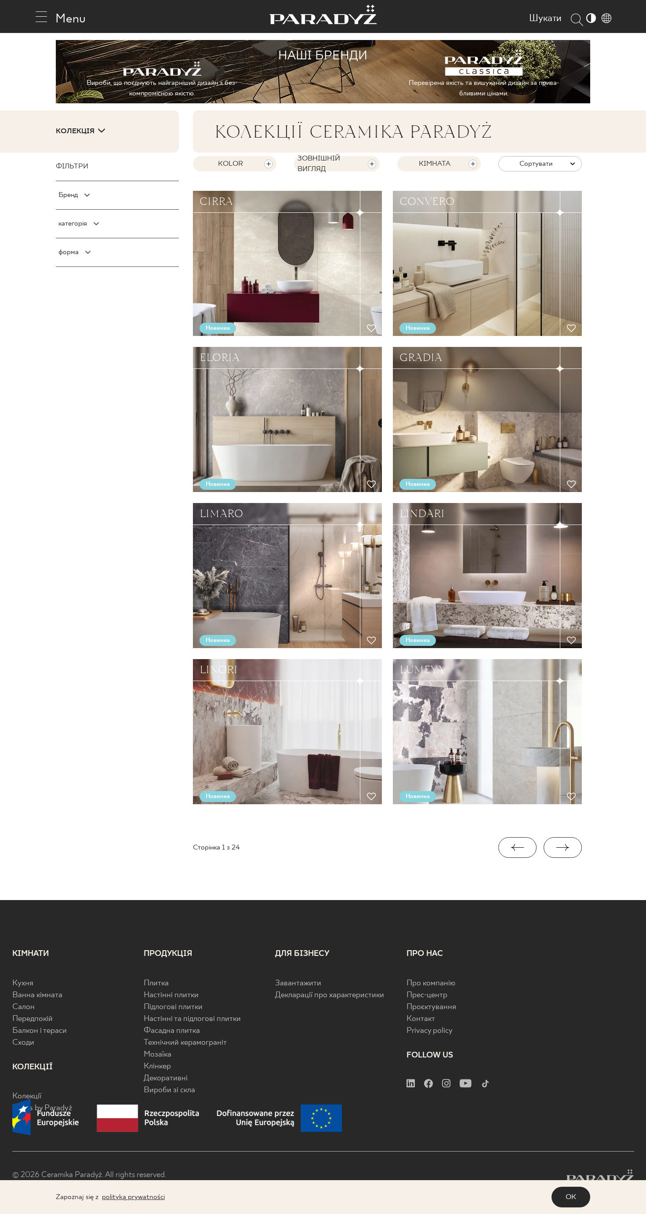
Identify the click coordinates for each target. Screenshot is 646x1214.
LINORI (219, 669)
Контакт (420, 1019)
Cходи (23, 1042)
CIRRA (216, 201)
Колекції (26, 1096)
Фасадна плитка (172, 1030)
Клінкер (157, 1066)
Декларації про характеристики (329, 995)
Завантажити (298, 983)
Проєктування (431, 1007)
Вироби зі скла (169, 1090)
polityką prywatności (133, 1197)
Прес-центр (426, 995)
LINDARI (422, 513)
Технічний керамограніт (185, 1042)
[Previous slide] (517, 847)
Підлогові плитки (173, 1007)
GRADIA (420, 357)
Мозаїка (157, 1054)
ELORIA (220, 357)
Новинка (218, 328)
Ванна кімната (37, 995)
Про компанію (430, 983)
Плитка (156, 983)
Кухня (22, 983)
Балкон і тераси (39, 1030)
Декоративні (166, 1078)
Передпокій (32, 1019)
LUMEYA (421, 669)
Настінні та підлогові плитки (192, 1019)
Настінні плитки (171, 995)
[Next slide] (563, 847)
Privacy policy (429, 1030)
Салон (23, 1007)
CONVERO (426, 201)
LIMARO (221, 513)
